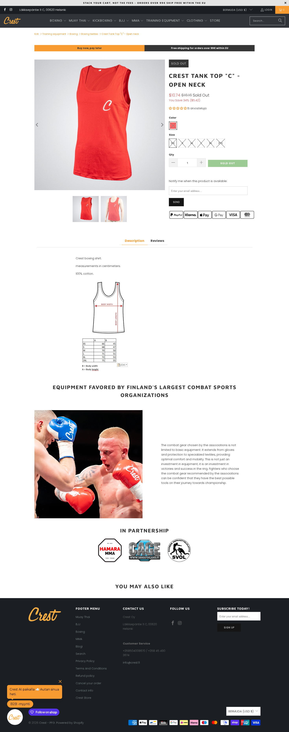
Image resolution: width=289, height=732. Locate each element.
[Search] (280, 21)
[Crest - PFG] (12, 20)
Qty (171, 155)
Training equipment (54, 34)
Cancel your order (88, 683)
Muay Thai (83, 617)
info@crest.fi (131, 663)
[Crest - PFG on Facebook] (4, 10)
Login (268, 9)
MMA (79, 639)
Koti (36, 34)
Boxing (74, 34)
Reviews (157, 240)
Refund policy (85, 676)
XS (173, 143)
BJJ (78, 624)
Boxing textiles (89, 34)
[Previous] (37, 125)
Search (81, 654)
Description (134, 240)
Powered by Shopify (70, 723)
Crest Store (83, 698)
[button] (58, 21)
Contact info (84, 690)
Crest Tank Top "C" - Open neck (120, 34)
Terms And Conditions (91, 668)
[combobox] (267, 21)
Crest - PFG (47, 723)
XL (210, 143)
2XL (220, 143)
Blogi (79, 646)
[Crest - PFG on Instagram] (10, 10)
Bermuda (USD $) (235, 10)
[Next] (162, 125)
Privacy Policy (85, 661)
